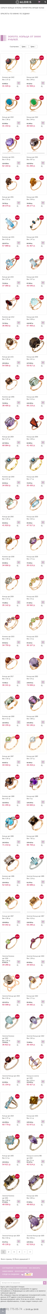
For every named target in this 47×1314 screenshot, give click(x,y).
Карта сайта (5, 1287)
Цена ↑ (33, 46)
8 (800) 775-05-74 (11, 1309)
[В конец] (30, 1252)
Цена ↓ (24, 46)
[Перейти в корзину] (40, 2)
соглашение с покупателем (14, 1268)
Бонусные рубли (22, 1271)
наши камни (7, 1271)
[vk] (22, 1275)
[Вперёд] (24, 1252)
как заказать (34, 1268)
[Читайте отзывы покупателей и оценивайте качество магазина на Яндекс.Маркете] (29, 1274)
